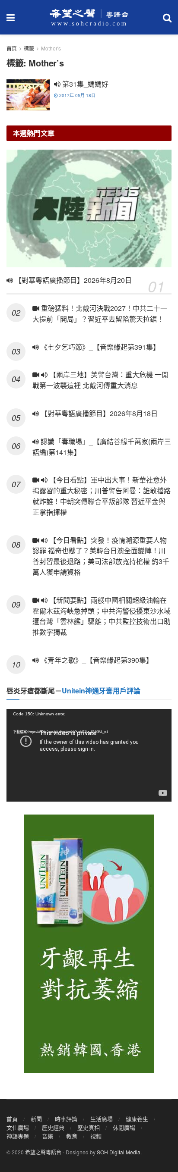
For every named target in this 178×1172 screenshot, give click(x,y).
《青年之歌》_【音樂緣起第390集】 (96, 660)
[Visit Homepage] (89, 17)
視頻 (96, 1136)
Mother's (51, 48)
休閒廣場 (124, 1127)
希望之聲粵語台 (43, 1152)
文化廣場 (17, 1127)
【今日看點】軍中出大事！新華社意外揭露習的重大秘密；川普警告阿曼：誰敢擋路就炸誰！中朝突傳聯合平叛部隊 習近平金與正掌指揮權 (101, 496)
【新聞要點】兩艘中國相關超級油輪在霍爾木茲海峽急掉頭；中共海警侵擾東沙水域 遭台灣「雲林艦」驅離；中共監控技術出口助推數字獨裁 (101, 616)
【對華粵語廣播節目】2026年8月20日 (72, 280)
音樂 (47, 1136)
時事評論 (66, 1119)
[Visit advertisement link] (89, 944)
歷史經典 (53, 1127)
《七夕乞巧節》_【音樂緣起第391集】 (99, 347)
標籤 (29, 48)
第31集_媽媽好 (84, 84)
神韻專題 (17, 1136)
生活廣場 (101, 1119)
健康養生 (137, 1119)
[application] (89, 755)
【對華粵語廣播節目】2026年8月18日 (98, 413)
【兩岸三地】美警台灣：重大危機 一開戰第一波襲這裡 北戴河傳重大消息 (100, 380)
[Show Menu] (10, 17)
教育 (71, 1136)
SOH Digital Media (118, 1152)
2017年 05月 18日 (76, 95)
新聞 (36, 1119)
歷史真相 (88, 1127)
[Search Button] (167, 17)
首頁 (11, 48)
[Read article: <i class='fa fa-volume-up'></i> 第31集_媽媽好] (28, 94)
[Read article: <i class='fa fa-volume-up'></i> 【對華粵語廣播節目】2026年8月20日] (89, 208)
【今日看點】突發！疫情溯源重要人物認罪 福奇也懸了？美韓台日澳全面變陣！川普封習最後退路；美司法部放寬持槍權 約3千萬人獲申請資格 (100, 556)
